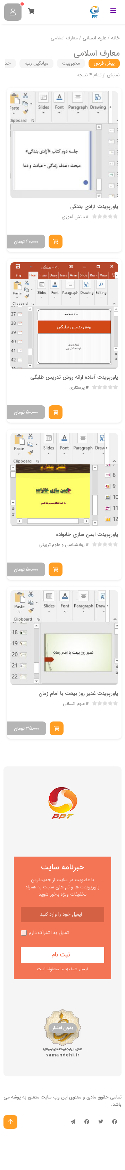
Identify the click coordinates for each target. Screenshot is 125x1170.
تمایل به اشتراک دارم (49, 932)
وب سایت (50, 1097)
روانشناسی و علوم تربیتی (62, 544)
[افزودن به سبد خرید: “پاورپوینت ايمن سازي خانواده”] (55, 569)
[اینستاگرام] (87, 1122)
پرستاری (77, 387)
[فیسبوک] (115, 1122)
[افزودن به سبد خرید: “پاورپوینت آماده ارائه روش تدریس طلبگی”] (55, 412)
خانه (115, 38)
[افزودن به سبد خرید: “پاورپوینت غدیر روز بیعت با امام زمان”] (57, 728)
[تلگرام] (73, 1122)
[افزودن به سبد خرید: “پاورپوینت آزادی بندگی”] (55, 241)
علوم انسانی (94, 38)
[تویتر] (101, 1122)
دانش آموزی (73, 217)
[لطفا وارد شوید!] (13, 12)
